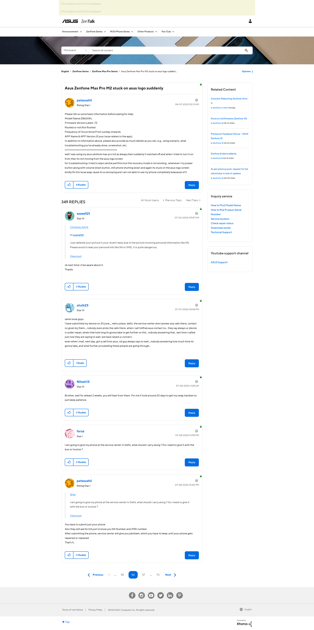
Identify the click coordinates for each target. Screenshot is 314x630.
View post (76, 256)
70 (158, 574)
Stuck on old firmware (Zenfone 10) (229, 118)
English (65, 71)
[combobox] (171, 50)
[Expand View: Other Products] (156, 31)
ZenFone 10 (218, 123)
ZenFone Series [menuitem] (94, 31)
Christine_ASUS (79, 227)
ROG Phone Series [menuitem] (120, 31)
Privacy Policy (95, 609)
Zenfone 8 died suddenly (223, 153)
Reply (191, 185)
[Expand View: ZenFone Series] (104, 31)
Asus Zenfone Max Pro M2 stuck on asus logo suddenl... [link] (149, 71)
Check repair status (222, 223)
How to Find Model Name (226, 205)
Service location (220, 219)
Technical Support (221, 232)
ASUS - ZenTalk (78, 21)
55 (122, 574)
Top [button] (67, 622)
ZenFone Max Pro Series (105, 71)
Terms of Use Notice (72, 609)
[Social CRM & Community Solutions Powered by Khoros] (244, 623)
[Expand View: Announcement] (80, 31)
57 (143, 574)
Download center (221, 228)
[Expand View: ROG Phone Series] (132, 31)
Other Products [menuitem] (146, 31)
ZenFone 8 (218, 158)
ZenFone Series (80, 71)
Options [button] (246, 71)
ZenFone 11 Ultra (220, 108)
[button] (69, 184)
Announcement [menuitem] (70, 31)
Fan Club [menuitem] (166, 31)
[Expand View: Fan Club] (173, 31)
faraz (73, 494)
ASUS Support (219, 262)
